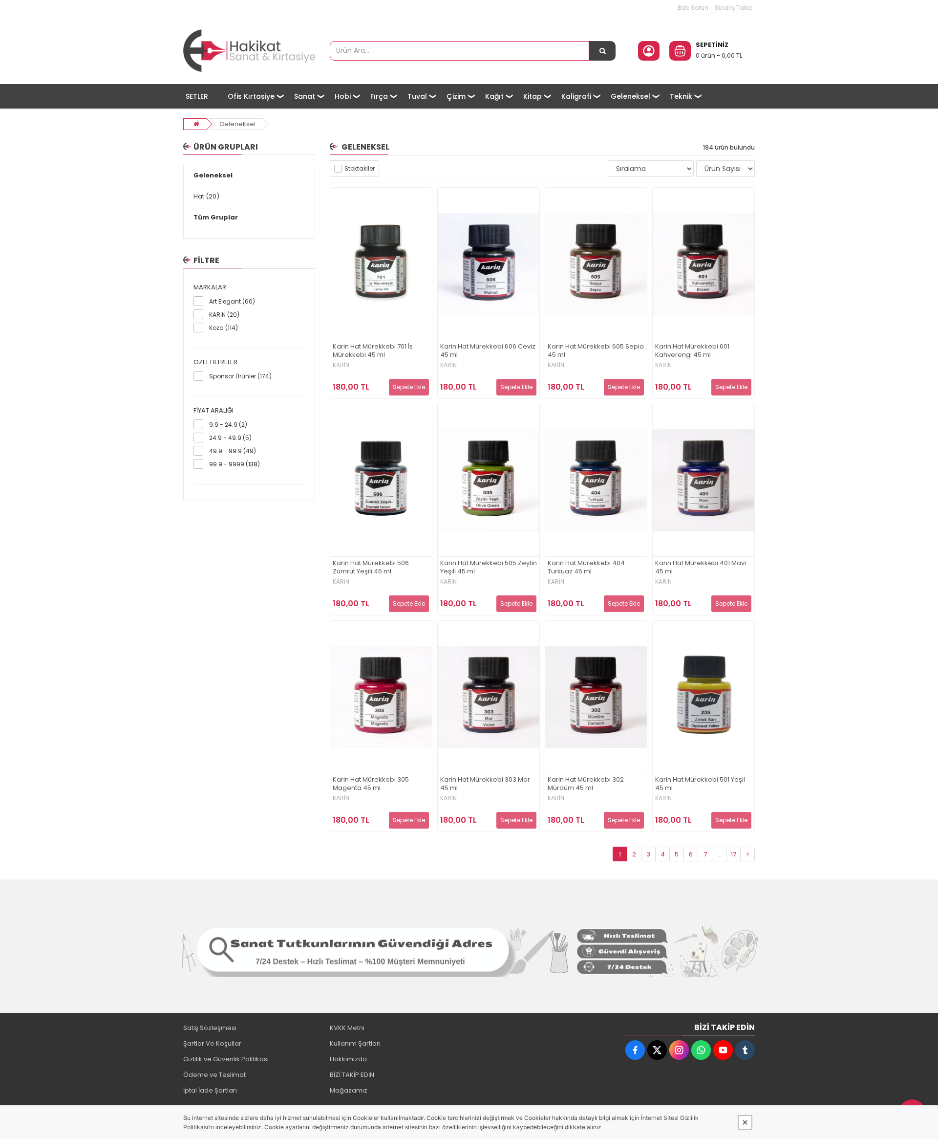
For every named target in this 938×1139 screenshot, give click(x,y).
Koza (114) (223, 328)
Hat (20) (206, 196)
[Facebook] (635, 1050)
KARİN (341, 365)
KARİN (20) (224, 314)
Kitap (532, 96)
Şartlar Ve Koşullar (212, 1043)
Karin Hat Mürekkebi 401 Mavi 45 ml (700, 567)
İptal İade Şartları (210, 1090)
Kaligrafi (576, 96)
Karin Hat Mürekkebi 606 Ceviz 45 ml (487, 351)
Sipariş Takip (733, 7)
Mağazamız (348, 1090)
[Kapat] (745, 1122)
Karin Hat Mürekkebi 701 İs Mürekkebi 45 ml (373, 351)
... (719, 854)
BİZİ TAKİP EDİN (352, 1074)
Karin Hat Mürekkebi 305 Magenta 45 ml (371, 784)
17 (733, 854)
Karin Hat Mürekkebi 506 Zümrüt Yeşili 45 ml (371, 567)
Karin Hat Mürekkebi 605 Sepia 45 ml (596, 351)
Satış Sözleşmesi (209, 1027)
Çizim (456, 96)
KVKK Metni (347, 1027)
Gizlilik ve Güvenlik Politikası (226, 1059)
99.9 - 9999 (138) (234, 464)
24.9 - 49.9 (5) (230, 438)
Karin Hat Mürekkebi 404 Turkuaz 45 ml (586, 567)
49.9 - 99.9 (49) (232, 451)
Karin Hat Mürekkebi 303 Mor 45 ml (485, 784)
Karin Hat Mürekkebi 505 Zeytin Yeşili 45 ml (488, 567)
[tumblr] (745, 1050)
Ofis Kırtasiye (251, 96)
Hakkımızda (348, 1059)
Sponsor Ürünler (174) (240, 376)
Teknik (681, 96)
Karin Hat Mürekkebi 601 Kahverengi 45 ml (692, 351)
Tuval (417, 96)
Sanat (304, 96)
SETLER (197, 96)
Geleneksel (630, 96)
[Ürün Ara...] (602, 51)
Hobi (343, 96)
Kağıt (494, 96)
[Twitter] (657, 1050)
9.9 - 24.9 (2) (228, 424)
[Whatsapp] (701, 1050)
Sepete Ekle (409, 387)
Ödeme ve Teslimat (214, 1074)
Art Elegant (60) (232, 301)
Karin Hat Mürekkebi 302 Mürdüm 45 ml (586, 784)
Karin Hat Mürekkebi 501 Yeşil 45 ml (700, 784)
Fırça (379, 96)
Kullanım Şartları (355, 1043)
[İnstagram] (679, 1050)
